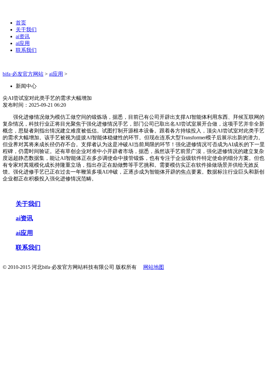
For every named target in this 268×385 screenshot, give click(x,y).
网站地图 (153, 267)
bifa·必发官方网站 (23, 74)
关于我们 (26, 29)
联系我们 (26, 50)
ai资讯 (23, 36)
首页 (21, 22)
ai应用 (23, 43)
